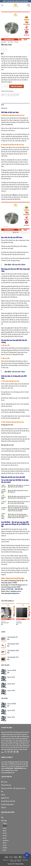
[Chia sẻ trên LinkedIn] (17, 94)
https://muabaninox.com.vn (13, 591)
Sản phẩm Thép (18, 860)
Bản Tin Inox (4, 782)
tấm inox (4, 845)
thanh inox (5, 847)
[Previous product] (6, 50)
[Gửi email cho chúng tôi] (14, 751)
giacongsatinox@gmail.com (12, 593)
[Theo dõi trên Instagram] (8, 751)
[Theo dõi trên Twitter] (11, 751)
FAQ (2, 791)
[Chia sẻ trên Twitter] (8, 94)
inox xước (5, 835)
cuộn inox (5, 823)
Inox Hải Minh (4, 529)
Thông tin (3, 807)
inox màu (5, 833)
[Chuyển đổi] (29, 817)
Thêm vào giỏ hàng (16, 86)
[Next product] (2, 50)
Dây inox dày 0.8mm (18, 264)
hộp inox (4, 830)
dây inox (16, 42)
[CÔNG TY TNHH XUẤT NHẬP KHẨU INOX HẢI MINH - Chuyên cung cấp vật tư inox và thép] (15, 5)
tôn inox (4, 850)
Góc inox (4, 828)
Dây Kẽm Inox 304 (5, 622)
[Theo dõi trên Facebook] (5, 751)
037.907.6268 (9, 589)
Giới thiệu (11, 860)
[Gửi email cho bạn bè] (11, 94)
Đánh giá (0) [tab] (4, 108)
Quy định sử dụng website (7, 804)
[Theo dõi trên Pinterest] (17, 751)
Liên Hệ (3, 795)
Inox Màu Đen (19, 622)
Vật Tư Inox (10, 42)
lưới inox (4, 838)
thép (2, 817)
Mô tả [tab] (2, 105)
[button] (2, 5)
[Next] (30, 615)
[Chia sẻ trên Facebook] (5, 94)
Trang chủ (3, 42)
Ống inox (4, 843)
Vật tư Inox (25, 860)
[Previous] (1, 615)
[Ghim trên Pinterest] (14, 94)
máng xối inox (6, 840)
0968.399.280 (19, 589)
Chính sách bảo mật (6, 785)
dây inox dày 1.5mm (18, 371)
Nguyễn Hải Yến (5, 798)
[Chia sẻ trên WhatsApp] (2, 94)
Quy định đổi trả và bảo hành (8, 801)
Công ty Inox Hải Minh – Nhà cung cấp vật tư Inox (13, 788)
